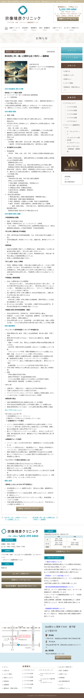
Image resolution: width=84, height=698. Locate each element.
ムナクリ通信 (8, 674)
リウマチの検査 (72, 114)
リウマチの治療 (72, 117)
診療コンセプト (8, 677)
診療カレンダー (69, 75)
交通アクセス (63, 674)
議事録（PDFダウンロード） (28, 509)
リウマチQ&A (28, 688)
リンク (61, 684)
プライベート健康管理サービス (72, 126)
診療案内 (6, 684)
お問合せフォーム (64, 688)
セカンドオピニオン (73, 148)
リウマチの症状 (72, 107)
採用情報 (62, 677)
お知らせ (67, 71)
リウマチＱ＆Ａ (72, 121)
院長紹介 (6, 681)
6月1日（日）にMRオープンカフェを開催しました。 (16, 519)
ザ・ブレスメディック (73, 133)
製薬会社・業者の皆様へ (11, 688)
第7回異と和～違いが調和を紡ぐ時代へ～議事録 (44, 519)
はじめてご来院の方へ (66, 667)
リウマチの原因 (72, 110)
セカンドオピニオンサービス (47, 674)
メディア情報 (68, 83)
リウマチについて (70, 103)
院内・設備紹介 (64, 670)
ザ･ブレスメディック (46, 670)
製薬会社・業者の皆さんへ (15, 52)
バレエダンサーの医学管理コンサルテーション (73, 140)
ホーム (6, 667)
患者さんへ (67, 79)
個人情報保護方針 (64, 681)
